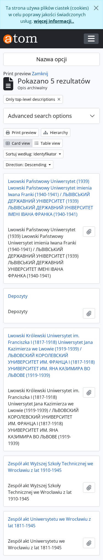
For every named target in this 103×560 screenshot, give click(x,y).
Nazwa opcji (51, 59)
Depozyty (17, 296)
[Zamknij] (96, 8)
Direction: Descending (27, 164)
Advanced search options (40, 115)
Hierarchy (58, 132)
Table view (50, 143)
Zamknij (40, 74)
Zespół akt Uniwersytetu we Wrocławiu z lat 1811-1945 (49, 522)
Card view (20, 143)
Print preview (23, 132)
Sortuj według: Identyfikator (32, 154)
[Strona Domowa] (22, 39)
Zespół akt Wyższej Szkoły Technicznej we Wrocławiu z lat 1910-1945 (50, 467)
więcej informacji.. (54, 21)
